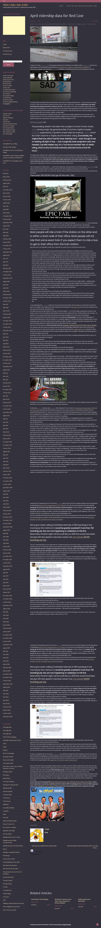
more (34, 129)
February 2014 (7, 350)
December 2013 (7, 356)
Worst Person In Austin (9, 910)
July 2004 (5, 690)
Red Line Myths (7, 834)
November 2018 (7, 216)
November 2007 (7, 559)
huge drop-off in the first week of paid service (63, 760)
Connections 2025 (8, 763)
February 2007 (7, 589)
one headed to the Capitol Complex (67, 67)
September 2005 (7, 644)
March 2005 (6, 664)
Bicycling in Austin (8, 756)
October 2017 (7, 248)
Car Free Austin (7, 85)
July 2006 (5, 612)
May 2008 (5, 540)
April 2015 (5, 307)
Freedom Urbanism (8, 781)
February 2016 (7, 294)
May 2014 (5, 340)
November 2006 (7, 599)
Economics (6, 775)
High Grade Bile (7, 788)
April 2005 (6, 661)
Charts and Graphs (8, 760)
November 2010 (7, 445)
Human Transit (7, 113)
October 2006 (7, 602)
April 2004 (6, 700)
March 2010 (6, 468)
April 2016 (6, 288)
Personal (5, 817)
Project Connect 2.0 (8, 824)
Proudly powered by (39, 924)
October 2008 (7, 523)
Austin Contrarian (8, 75)
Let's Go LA (6, 115)
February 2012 (7, 402)
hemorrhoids (44, 65)
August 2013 (6, 370)
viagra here (86, 65)
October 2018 (7, 219)
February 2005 (7, 667)
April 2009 (6, 504)
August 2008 (6, 530)
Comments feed (7, 51)
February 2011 (7, 435)
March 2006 (6, 625)
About (61, 6)
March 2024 (6, 176)
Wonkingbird (6, 103)
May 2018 (5, 232)
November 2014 (7, 324)
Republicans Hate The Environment (13, 845)
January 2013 (6, 386)
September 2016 (7, 278)
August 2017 (6, 255)
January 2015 (6, 317)
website (59, 503)
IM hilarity (6, 804)
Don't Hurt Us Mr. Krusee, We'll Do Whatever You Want (50, 24)
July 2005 (5, 651)
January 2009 (6, 514)
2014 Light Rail (7, 730)
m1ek (39, 21)
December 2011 (7, 406)
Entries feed (6, 47)
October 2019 (7, 199)
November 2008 (7, 520)
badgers (5, 750)
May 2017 (5, 262)
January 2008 (6, 553)
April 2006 (6, 621)
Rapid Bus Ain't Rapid (9, 830)
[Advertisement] (14, 25)
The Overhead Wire (8, 128)
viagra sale (56, 754)
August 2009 (6, 491)
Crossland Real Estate (9, 89)
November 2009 (7, 481)
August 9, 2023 (81, 904)
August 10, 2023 (58, 906)
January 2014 (6, 353)
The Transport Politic (9, 130)
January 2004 (6, 710)
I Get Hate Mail (7, 794)
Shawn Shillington (50, 786)
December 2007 (7, 556)
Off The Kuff (6, 121)
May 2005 (5, 657)
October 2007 (7, 563)
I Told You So (71, 24)
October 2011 (6, 409)
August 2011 (6, 415)
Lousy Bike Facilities (8, 807)
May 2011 (5, 425)
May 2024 (5, 173)
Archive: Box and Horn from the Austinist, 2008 (82, 6)
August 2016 (6, 281)
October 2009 (7, 484)
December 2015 (7, 297)
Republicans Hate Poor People (11, 837)
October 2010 (7, 448)
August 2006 (6, 608)
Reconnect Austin (8, 99)
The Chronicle (37, 122)
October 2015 (7, 301)
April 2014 (6, 343)
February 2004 (7, 707)
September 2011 (7, 412)
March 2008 (6, 546)
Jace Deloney (6, 93)
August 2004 (6, 687)
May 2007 (5, 579)
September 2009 (7, 487)
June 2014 (5, 337)
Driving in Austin (7, 771)
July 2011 (5, 419)
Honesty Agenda (7, 791)
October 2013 (7, 363)
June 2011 (5, 422)
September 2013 (7, 366)
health (87, 132)
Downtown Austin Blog (9, 91)
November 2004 (7, 677)
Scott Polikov (88, 782)
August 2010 (6, 451)
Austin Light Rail (7, 77)
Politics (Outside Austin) (9, 821)
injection (53, 408)
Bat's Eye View (7, 83)
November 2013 (7, 360)
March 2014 (6, 347)
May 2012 (5, 396)
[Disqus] (64, 867)
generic (39, 408)
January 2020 (6, 196)
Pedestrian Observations (10, 123)
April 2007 (6, 582)
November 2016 (7, 271)
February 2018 (7, 239)
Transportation (91, 24)
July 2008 (5, 533)
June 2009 (6, 497)
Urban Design (7, 893)
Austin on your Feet (8, 79)
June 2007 (6, 576)
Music (4, 814)
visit (51, 167)
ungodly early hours (79, 329)
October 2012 (7, 392)
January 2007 (6, 592)
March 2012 (6, 399)
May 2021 (5, 186)
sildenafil (45, 305)
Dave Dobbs (54, 782)
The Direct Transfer (8, 126)
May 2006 (5, 618)
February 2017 (7, 268)
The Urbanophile (7, 134)
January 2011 (6, 438)
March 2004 (6, 703)
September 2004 (7, 684)
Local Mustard (7, 97)
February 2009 (7, 510)
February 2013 (7, 383)
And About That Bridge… (40, 899)
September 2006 (7, 605)
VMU (4, 900)
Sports (5, 849)
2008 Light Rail (7, 727)
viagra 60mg (90, 167)
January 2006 (6, 631)
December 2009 (7, 478)
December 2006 (7, 595)
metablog (5, 811)
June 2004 (6, 693)
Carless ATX (6, 87)
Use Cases (6, 897)
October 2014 (7, 327)
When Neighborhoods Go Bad (11, 906)
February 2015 (7, 314)
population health (78, 509)
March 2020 (6, 193)
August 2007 (6, 569)
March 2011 (6, 432)
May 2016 (5, 284)
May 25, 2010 (33, 21)
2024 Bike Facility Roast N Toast (12, 740)
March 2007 (6, 585)
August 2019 (6, 203)
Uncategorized (7, 890)
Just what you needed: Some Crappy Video (44, 846)
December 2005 (7, 635)
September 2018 (7, 222)
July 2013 (5, 373)
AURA (4, 743)
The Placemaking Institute (10, 101)
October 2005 (7, 641)
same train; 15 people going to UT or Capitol (52, 505)
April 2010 (6, 464)
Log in (5, 44)
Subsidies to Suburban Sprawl (11, 852)
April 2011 (5, 428)
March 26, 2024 (34, 902)
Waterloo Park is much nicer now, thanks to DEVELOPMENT (63, 901)
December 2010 (7, 442)
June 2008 (6, 536)
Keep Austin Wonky (8, 95)
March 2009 (6, 507)
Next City (5, 119)
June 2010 (5, 458)
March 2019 (6, 212)
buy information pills (81, 223)
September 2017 (7, 252)
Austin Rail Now (7, 81)
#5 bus (47, 424)
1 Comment (95, 21)
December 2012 (7, 389)
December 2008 (7, 517)
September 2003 (7, 716)
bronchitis (55, 69)
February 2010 (7, 471)
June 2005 (6, 654)
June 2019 (5, 206)
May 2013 (5, 379)
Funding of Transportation (10, 785)
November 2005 (7, 638)
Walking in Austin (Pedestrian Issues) (13, 903)
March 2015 (6, 311)
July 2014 (5, 334)
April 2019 (6, 209)
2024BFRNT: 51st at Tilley (10, 144)
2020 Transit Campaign (9, 737)
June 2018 (5, 229)
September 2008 (7, 527)
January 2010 (6, 474)
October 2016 (7, 275)
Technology (6, 855)
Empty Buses (6, 778)
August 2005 (6, 648)
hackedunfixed (33, 825)
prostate (35, 132)
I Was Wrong (6, 801)
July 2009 (5, 494)
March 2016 (6, 291)
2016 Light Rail (7, 733)
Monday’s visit (76, 307)
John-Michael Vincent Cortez (75, 782)
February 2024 (7, 180)
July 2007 (5, 572)
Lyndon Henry (62, 782)
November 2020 (7, 190)
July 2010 (5, 455)
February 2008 (7, 549)
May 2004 (6, 697)
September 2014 (7, 330)
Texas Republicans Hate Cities (11, 862)
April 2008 (6, 543)
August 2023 (6, 183)
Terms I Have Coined (9, 859)
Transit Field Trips (8, 877)
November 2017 (7, 245)
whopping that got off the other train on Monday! (79, 325)
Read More (33, 904)
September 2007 (7, 566)
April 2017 (5, 265)
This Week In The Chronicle (10, 868)
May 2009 (6, 500)
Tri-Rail (5, 887)
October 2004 (7, 680)
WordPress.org (7, 54)
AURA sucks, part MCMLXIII (84, 900)
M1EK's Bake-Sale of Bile (15, 4)
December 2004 (7, 674)
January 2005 (6, 671)
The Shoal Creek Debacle (10, 865)
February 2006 (7, 628)
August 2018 (6, 226)
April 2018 (6, 235)
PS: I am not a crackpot (9, 827)
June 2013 (5, 376)
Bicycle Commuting (8, 753)
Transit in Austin (80, 24)
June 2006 (6, 615)
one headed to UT (86, 67)
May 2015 (5, 304)
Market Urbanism (8, 117)
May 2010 (5, 461)
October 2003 (7, 713)
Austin (32, 24)
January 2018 (6, 242)
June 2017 (5, 258)
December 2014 (7, 320)
